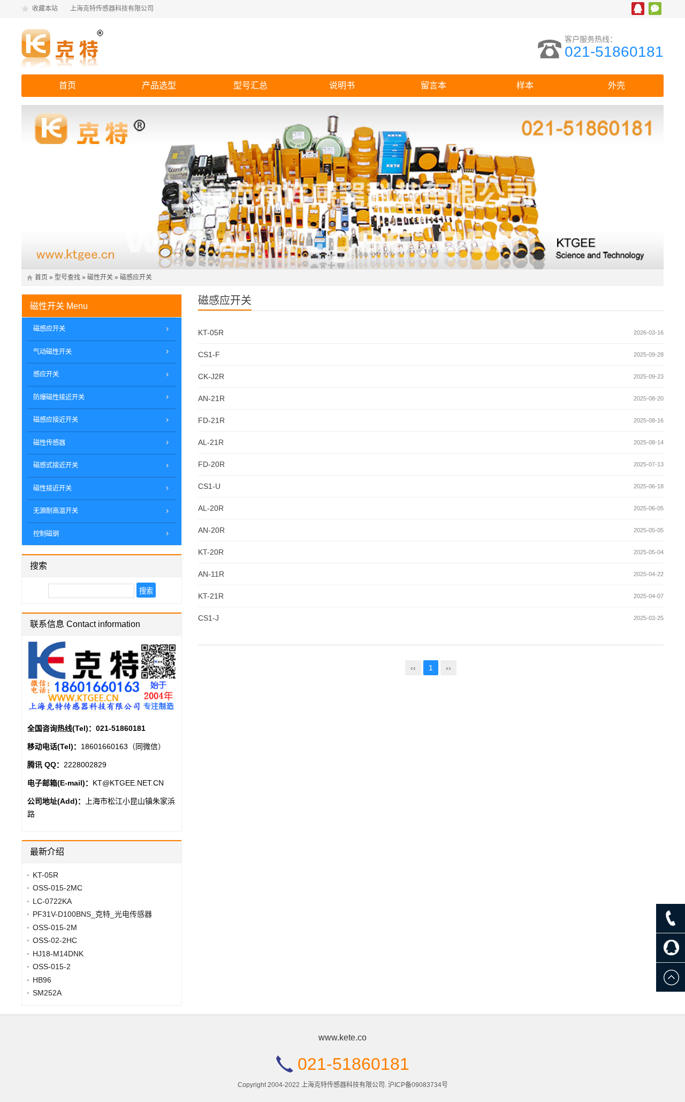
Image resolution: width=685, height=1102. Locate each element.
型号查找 (67, 277)
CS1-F (209, 354)
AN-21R (211, 398)
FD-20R (211, 464)
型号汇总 (250, 85)
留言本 (433, 85)
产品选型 (159, 85)
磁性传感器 (49, 443)
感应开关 (46, 374)
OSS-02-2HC (55, 940)
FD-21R (211, 420)
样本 (525, 85)
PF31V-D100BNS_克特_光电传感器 (92, 914)
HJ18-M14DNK (58, 953)
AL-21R (211, 442)
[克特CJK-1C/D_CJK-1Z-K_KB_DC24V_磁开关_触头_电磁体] (115, 46)
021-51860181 (614, 51)
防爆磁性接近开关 (59, 397)
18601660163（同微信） (123, 746)
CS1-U (209, 486)
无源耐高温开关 (55, 511)
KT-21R (211, 596)
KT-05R (211, 332)
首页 (67, 85)
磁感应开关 (136, 277)
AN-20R (211, 530)
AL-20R (211, 508)
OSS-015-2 (52, 966)
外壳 (616, 85)
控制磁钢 (46, 534)
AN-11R (211, 574)
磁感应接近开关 (55, 420)
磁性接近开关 (52, 488)
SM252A (47, 992)
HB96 (42, 980)
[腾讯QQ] (670, 947)
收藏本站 (45, 8)
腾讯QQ (637, 8)
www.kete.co (342, 1037)
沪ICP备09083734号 (418, 1085)
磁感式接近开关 (55, 465)
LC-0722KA (52, 901)
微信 (655, 8)
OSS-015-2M (55, 927)
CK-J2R (211, 376)
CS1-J (208, 618)
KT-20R (211, 552)
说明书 (342, 85)
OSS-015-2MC (57, 888)
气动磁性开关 (52, 352)
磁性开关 (100, 277)
